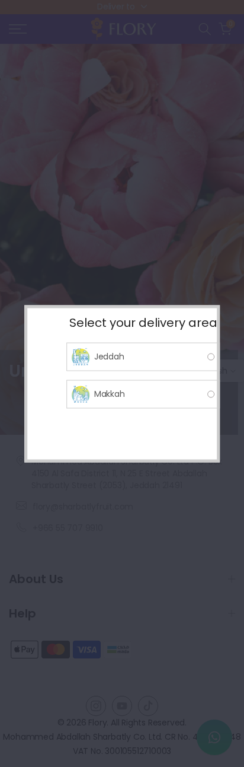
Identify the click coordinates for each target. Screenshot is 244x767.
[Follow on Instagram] (96, 706)
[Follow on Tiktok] (148, 706)
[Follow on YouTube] (122, 706)
